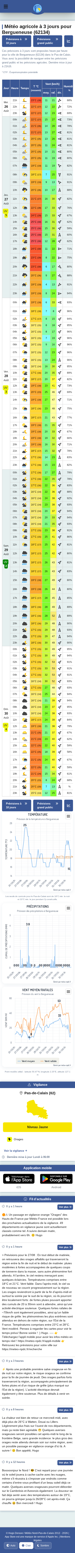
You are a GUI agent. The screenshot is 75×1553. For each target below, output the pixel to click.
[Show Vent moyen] (27, 1061)
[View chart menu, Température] (68, 816)
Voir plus (64, 1207)
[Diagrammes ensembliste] (68, 41)
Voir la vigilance (14, 1150)
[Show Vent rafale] (49, 1061)
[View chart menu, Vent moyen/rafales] (68, 992)
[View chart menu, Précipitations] (68, 908)
